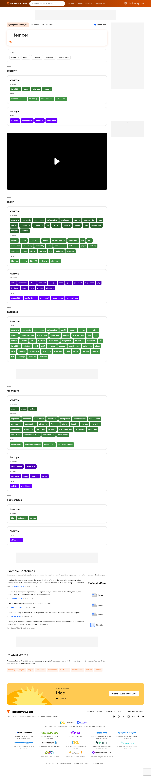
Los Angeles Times (17, 587)
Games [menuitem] (80, 3)
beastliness (39, 419)
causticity (33, 99)
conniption (34, 240)
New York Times (16, 607)
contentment (30, 298)
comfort (42, 283)
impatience (25, 225)
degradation (30, 424)
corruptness (65, 419)
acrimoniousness (18, 99)
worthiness (26, 486)
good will (78, 283)
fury (100, 220)
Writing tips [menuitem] (100, 3)
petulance (73, 246)
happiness (89, 283)
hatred (14, 225)
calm (13, 283)
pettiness (41, 429)
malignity (95, 424)
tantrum (42, 251)
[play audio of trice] (57, 698)
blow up (14, 261)
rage (86, 225)
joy (99, 283)
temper (14, 231)
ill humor (44, 261)
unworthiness (48, 435)
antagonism (52, 220)
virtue (44, 476)
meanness (52, 670)
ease (61, 283)
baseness (27, 419)
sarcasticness (47, 99)
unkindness (16, 435)
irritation (56, 225)
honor (25, 476)
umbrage (59, 251)
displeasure (66, 220)
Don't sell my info (99, 763)
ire (48, 225)
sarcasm (47, 89)
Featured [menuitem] (71, 3)
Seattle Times (16, 616)
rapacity (51, 429)
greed (23, 409)
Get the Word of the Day (123, 694)
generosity (30, 466)
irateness (41, 670)
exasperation (89, 220)
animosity (27, 220)
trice (60, 693)
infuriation (15, 246)
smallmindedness (65, 444)
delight (52, 283)
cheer (32, 283)
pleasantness (72, 298)
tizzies (98, 670)
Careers (100, 711)
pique (83, 246)
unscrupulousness (31, 435)
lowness (84, 424)
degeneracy (16, 424)
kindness (15, 121)
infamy (65, 424)
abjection (15, 419)
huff (89, 240)
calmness (23, 283)
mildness (39, 121)
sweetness (51, 121)
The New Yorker (16, 598)
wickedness (63, 435)
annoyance (39, 220)
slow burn (55, 261)
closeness (52, 419)
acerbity (11, 670)
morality (35, 476)
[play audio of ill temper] (10, 41)
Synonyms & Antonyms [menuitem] (17, 25)
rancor (26, 89)
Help (120, 711)
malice (32, 409)
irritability (15, 89)
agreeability (16, 298)
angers (22, 670)
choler (23, 240)
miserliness (16, 429)
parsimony (28, 429)
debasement (94, 419)
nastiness (64, 670)
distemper (73, 240)
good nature (58, 298)
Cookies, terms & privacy (134, 711)
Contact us (110, 711)
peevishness (60, 246)
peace (40, 288)
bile (12, 518)
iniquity (74, 424)
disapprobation (58, 240)
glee (69, 283)
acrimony (15, 220)
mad (36, 346)
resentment (96, 225)
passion (77, 225)
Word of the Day (62, 688)
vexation (70, 251)
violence (24, 231)
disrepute (43, 424)
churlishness (16, 444)
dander (46, 240)
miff (49, 246)
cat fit (24, 261)
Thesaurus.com (17, 3)
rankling (93, 246)
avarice (14, 409)
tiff (50, 251)
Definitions (101, 25)
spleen (33, 518)
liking (24, 288)
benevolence (16, 466)
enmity (77, 220)
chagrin (14, 240)
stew (24, 251)
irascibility (27, 246)
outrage (66, 225)
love (32, 288)
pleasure (50, 288)
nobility (14, 486)
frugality (54, 424)
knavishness (49, 444)
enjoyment (44, 298)
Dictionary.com (134, 3)
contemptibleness (33, 444)
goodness (15, 476)
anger (30, 670)
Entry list (91, 711)
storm (32, 251)
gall (82, 240)
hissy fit (33, 261)
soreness (15, 251)
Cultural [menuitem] (89, 3)
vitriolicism (60, 99)
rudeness (36, 89)
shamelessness (65, 429)
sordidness (80, 429)
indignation (38, 225)
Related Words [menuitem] (48, 25)
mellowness (27, 121)
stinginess (92, 429)
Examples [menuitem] (35, 25)
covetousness (80, 419)
